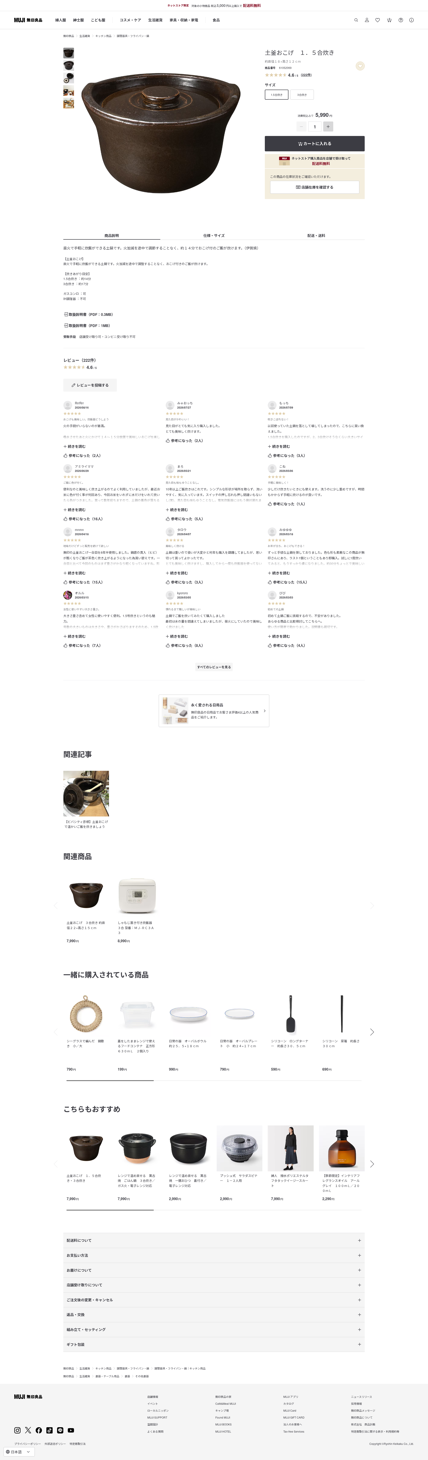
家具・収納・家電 (184, 20)
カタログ (288, 1403)
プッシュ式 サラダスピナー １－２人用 (238, 1178)
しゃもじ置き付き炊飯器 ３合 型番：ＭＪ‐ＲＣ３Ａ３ (136, 927)
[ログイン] (367, 20)
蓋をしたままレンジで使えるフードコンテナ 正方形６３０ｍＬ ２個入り (136, 1046)
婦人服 (60, 20)
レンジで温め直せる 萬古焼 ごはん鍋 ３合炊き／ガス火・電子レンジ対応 (136, 1180)
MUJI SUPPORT (157, 1417)
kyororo (182, 593)
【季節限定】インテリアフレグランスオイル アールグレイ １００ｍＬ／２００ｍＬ (341, 1183)
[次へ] (374, 905)
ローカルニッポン (158, 1410)
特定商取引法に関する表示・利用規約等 (375, 1431)
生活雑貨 (155, 20)
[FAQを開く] (401, 20)
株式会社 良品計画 (363, 1424)
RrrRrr (79, 403)
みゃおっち (185, 403)
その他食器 (142, 1376)
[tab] (68, 53)
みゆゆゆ (285, 529)
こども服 (98, 20)
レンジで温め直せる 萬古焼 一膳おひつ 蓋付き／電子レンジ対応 (187, 1180)
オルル (79, 593)
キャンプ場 (222, 1410)
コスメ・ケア (130, 20)
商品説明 (112, 235)
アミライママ (84, 466)
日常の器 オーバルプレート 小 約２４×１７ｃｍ (238, 1043)
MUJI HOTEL (223, 1431)
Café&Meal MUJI (225, 1403)
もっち (284, 403)
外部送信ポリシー (55, 1444)
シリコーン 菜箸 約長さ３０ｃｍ (341, 1043)
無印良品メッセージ (363, 1410)
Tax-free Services (293, 1431)
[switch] (360, 66)
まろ (180, 466)
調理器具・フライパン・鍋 (133, 36)
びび (282, 593)
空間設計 (152, 1424)
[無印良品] (28, 1396)
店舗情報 (152, 1396)
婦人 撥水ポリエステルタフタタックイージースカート (290, 1180)
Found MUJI (222, 1417)
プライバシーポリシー (27, 1444)
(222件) (306, 74)
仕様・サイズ (214, 235)
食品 (216, 20)
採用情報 (356, 1403)
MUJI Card (289, 1410)
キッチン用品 (103, 36)
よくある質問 (155, 1431)
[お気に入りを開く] (377, 20)
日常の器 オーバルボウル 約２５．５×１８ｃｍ (189, 1043)
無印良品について (361, 1417)
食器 (127, 1376)
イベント (152, 1403)
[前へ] (53, 905)
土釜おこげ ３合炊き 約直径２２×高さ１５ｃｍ (86, 925)
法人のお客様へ (292, 1424)
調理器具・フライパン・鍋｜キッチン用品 (180, 1368)
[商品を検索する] (356, 20)
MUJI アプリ (290, 1396)
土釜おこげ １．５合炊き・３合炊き (84, 1178)
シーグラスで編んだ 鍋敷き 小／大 (85, 1043)
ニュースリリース (361, 1396)
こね (282, 466)
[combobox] (19, 1451)
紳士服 (78, 20)
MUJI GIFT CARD (294, 1417)
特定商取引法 (78, 1444)
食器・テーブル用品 (107, 1376)
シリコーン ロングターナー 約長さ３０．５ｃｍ (289, 1043)
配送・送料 (316, 235)
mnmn (79, 529)
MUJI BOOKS (223, 1424)
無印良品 (68, 36)
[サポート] (411, 20)
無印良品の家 (223, 1396)
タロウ (182, 529)
